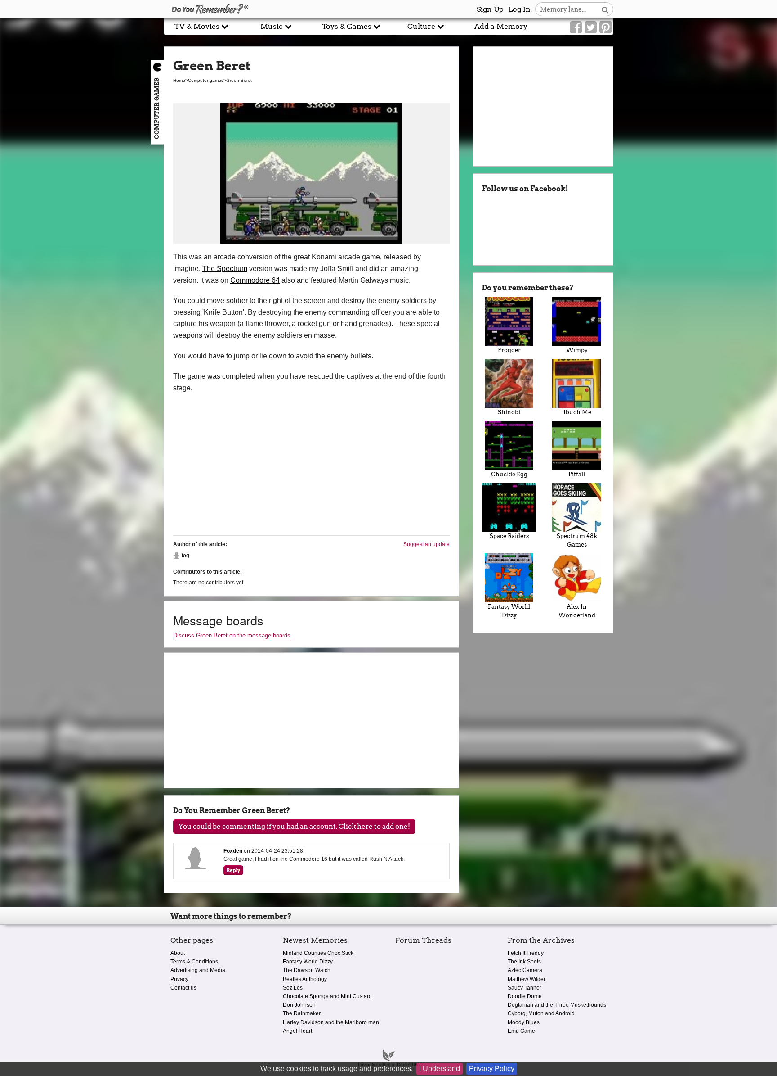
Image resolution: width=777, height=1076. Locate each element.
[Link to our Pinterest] (605, 27)
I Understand (439, 1068)
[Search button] (605, 9)
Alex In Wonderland (576, 611)
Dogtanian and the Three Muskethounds (557, 1005)
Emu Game (521, 1031)
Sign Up (490, 9)
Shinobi (509, 412)
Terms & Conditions (194, 961)
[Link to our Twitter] (591, 27)
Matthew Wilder (526, 979)
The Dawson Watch (306, 970)
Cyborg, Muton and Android (541, 1013)
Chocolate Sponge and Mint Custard (327, 996)
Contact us (183, 988)
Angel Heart (297, 1031)
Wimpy (577, 350)
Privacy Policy (491, 1068)
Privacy (179, 979)
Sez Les (293, 988)
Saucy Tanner (524, 988)
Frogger (509, 350)
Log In (519, 9)
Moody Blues (524, 1022)
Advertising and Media (197, 970)
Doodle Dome (525, 996)
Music (272, 26)
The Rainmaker (302, 1013)
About (177, 953)
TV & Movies (197, 26)
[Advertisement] (82, 204)
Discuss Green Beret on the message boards (231, 635)
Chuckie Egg (509, 474)
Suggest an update (426, 544)
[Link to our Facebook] (576, 27)
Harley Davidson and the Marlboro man (331, 1022)
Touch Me (577, 412)
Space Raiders (509, 536)
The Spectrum (224, 268)
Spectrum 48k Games (577, 540)
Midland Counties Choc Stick (318, 953)
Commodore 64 (255, 280)
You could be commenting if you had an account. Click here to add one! (294, 827)
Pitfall (576, 474)
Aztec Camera (525, 970)
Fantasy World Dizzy (509, 611)
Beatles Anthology (305, 979)
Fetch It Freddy (526, 953)
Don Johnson (299, 1005)
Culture (422, 26)
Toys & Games (347, 26)
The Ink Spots (524, 961)
